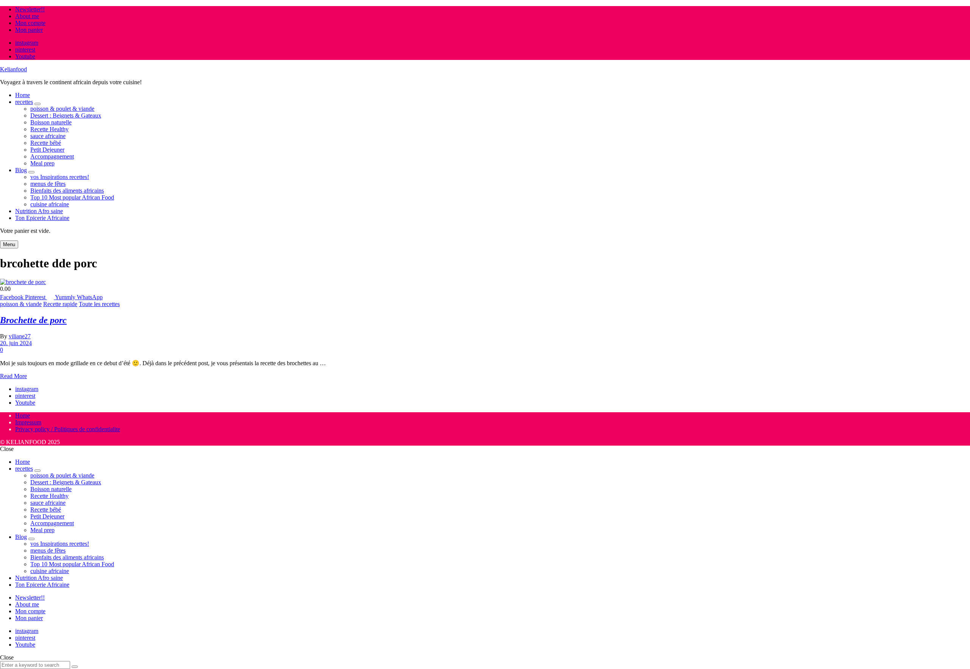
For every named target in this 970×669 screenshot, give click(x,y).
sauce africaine (48, 136)
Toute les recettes (99, 304)
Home (22, 95)
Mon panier (29, 30)
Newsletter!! (30, 9)
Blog (21, 170)
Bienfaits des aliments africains (67, 190)
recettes (24, 102)
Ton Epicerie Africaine (42, 218)
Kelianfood (13, 69)
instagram (26, 42)
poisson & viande (21, 304)
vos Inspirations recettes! (59, 177)
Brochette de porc (33, 320)
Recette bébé (45, 143)
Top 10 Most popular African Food (72, 197)
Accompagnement (52, 156)
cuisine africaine (49, 204)
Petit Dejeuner (47, 149)
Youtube (25, 56)
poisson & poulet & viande (62, 108)
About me (27, 16)
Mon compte (30, 23)
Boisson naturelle (51, 122)
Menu (9, 244)
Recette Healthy (49, 129)
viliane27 (20, 336)
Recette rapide (60, 304)
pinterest (25, 49)
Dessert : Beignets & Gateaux (65, 115)
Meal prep (42, 163)
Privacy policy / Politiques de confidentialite (67, 429)
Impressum (28, 422)
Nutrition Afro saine (39, 211)
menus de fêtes (48, 184)
